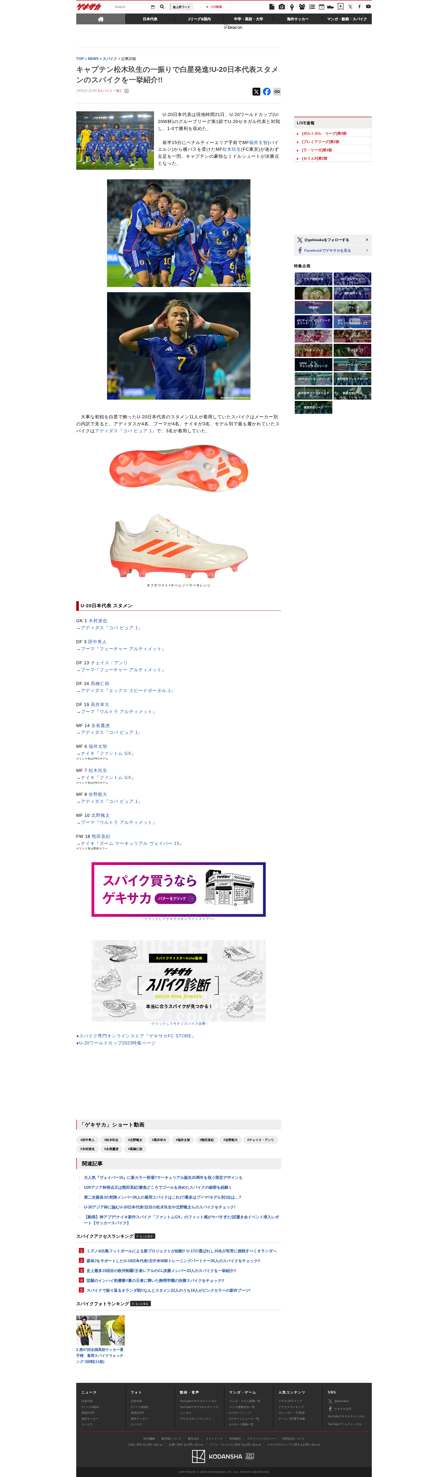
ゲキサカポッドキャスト (195, 1418)
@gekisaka (341, 1401)
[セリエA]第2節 (314, 158)
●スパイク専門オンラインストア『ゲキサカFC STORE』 (136, 1036)
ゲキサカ (89, 8)
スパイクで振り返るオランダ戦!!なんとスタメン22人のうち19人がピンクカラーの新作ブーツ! (168, 1290)
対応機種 (149, 1438)
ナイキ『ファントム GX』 (108, 753)
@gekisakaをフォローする (326, 240)
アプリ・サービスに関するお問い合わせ (235, 1444)
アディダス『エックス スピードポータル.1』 (128, 690)
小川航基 (209, 6)
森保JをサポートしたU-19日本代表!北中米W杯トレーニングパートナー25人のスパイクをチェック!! (173, 1261)
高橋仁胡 (100, 683)
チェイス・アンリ (109, 662)
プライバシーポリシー (261, 1438)
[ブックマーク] (341, 7)
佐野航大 (98, 794)
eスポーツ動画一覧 (241, 1424)
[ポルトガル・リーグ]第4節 (324, 133)
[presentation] (100, 18)
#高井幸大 (159, 1140)
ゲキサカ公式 (342, 1408)
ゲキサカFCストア (290, 1401)
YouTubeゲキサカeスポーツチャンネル (199, 1409)
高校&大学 (88, 1412)
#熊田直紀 (207, 1140)
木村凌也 (98, 620)
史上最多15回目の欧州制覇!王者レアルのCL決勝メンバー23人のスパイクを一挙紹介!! (161, 1270)
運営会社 (193, 1438)
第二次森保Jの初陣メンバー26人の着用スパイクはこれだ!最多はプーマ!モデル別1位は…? (162, 1197)
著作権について (171, 1438)
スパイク (87, 1424)
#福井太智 (183, 1140)
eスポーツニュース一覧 (244, 1418)
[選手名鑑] (302, 7)
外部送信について (293, 1438)
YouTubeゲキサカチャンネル (198, 1401)
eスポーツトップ (240, 1412)
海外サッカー (90, 1418)
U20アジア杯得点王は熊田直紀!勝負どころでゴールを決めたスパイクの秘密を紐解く (158, 1187)
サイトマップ (214, 1438)
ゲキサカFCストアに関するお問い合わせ (294, 1444)
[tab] (100, 18)
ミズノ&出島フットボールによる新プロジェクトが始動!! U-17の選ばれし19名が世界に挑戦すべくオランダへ (182, 1251)
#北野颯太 (135, 1140)
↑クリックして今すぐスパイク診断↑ (178, 1023)
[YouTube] (368, 6)
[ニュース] (272, 7)
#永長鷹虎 (111, 1149)
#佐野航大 (230, 1140)
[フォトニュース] (282, 7)
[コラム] (292, 7)
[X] (350, 6)
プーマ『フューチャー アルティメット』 (123, 648)
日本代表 (87, 1401)
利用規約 (235, 1438)
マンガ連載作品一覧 (242, 1406)
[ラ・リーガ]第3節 (317, 150)
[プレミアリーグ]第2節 (320, 142)
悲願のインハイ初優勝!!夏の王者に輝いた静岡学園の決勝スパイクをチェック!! (155, 1280)
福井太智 (258, 142)
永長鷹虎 (100, 725)
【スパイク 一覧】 (109, 90)
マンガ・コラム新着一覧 (245, 1401)
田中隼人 (97, 641)
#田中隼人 (87, 1140)
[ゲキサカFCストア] (330, 7)
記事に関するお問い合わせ (186, 1444)
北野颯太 (100, 815)
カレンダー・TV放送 (291, 1412)
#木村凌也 (87, 1149)
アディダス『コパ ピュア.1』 (126, 430)
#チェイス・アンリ (260, 1140)
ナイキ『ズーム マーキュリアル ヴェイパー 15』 (132, 843)
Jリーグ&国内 (90, 1406)
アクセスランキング (291, 1406)
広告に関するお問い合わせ (145, 1444)
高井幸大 (100, 704)
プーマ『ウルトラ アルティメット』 (119, 711)
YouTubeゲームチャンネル (345, 1424)
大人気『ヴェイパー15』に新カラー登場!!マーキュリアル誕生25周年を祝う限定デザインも (163, 1177)
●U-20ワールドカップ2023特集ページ (116, 1043)
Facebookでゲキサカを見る (327, 250)
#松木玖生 (111, 1140)
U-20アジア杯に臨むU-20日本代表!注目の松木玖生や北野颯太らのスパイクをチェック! (159, 1207)
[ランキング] (312, 7)
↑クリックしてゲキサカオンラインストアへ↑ (178, 919)
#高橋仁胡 (135, 1149)
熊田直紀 (101, 836)
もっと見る (146, 1236)
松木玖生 (231, 149)
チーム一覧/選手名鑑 (291, 1418)
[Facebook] (359, 6)
